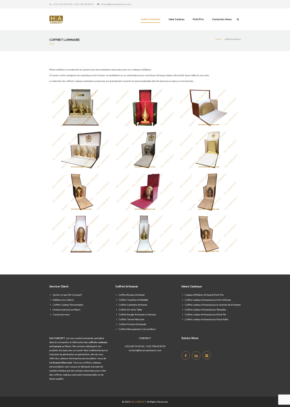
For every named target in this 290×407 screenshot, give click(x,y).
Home (218, 39)
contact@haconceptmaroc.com (116, 4)
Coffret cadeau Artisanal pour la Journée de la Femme (213, 304)
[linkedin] (196, 355)
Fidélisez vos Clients (63, 299)
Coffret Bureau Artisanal (131, 294)
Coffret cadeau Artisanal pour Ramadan (205, 309)
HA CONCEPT (138, 401)
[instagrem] (207, 355)
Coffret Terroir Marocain (131, 319)
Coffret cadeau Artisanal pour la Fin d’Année (208, 299)
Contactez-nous (61, 314)
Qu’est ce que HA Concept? (67, 294)
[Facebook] (185, 355)
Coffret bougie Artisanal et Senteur (137, 314)
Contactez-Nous (222, 19)
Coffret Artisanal (150, 19)
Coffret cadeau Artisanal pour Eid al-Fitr (205, 314)
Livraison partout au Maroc (67, 309)
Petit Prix (198, 19)
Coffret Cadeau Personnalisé (68, 304)
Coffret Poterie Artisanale (132, 324)
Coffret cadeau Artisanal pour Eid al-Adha (206, 319)
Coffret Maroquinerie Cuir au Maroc (137, 329)
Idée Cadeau (176, 19)
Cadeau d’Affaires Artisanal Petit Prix (204, 294)
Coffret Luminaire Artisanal (133, 304)
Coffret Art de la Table (130, 309)
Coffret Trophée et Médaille (133, 299)
